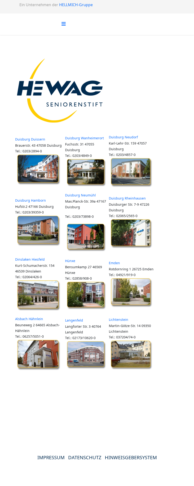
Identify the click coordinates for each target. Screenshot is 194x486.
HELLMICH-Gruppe (76, 4)
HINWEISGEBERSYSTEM (131, 457)
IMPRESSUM (51, 457)
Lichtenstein (118, 319)
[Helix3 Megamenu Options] (64, 24)
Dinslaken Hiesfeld (30, 259)
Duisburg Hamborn (30, 200)
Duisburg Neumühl (80, 195)
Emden (114, 263)
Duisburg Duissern (30, 139)
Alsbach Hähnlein (29, 319)
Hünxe (70, 261)
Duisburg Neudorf (123, 137)
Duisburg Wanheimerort (84, 138)
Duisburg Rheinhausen (127, 198)
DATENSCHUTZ (86, 457)
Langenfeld (74, 320)
